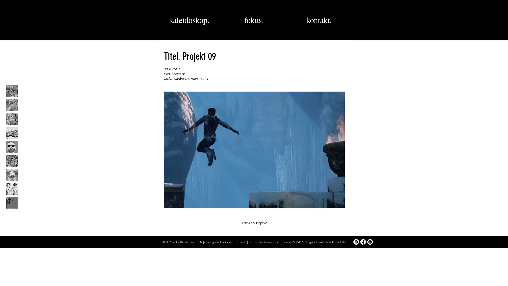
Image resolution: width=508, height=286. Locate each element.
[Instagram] (370, 242)
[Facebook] (363, 242)
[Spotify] (356, 242)
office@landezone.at (185, 242)
